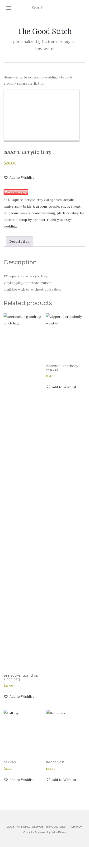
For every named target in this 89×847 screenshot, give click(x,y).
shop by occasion (29, 77)
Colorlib (28, 832)
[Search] (82, 8)
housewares (20, 213)
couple (53, 206)
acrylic (68, 200)
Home (8, 77)
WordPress (59, 832)
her (6, 213)
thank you (55, 220)
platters (63, 213)
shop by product (32, 220)
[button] (19, 177)
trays (68, 220)
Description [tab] (19, 241)
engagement (70, 206)
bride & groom (35, 206)
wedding (51, 77)
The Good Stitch (45, 31)
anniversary (13, 206)
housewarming (43, 213)
